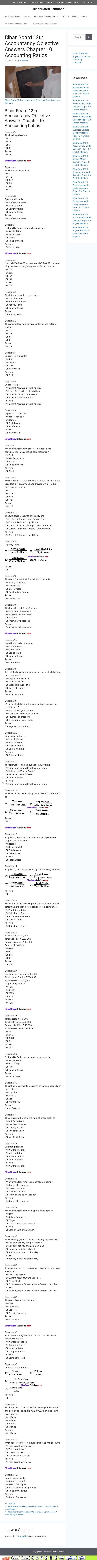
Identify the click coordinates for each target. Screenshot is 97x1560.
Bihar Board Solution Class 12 (41, 2)
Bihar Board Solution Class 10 (17, 16)
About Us (86, 2)
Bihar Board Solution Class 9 (46, 16)
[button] (48, 1557)
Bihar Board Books (19, 2)
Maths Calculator (81, 53)
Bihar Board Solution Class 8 (75, 16)
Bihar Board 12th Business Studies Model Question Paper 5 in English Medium (81, 133)
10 (46, 1557)
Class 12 (11, 1504)
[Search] (89, 37)
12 (56, 1557)
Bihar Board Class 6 (25, 1557)
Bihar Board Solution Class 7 (17, 24)
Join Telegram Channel (71, 1558)
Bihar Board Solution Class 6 (45, 24)
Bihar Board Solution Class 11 (67, 2)
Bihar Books (61, 1557)
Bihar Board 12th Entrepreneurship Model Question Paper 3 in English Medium (81, 188)
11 (51, 1557)
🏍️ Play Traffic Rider (81, 1558)
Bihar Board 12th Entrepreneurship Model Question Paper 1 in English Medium (81, 90)
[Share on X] (2, 782)
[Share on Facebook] (2, 777)
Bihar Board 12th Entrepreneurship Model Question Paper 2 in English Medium (81, 204)
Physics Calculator (81, 56)
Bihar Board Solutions (15, 1557)
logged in (22, 1536)
